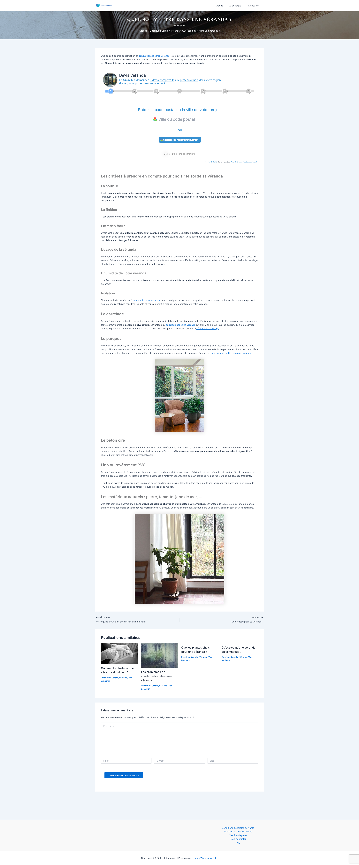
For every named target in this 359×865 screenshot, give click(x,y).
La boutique (235, 5)
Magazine (253, 5)
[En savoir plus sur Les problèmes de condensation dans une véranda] (159, 655)
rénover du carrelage (207, 328)
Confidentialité (212, 162)
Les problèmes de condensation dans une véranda (156, 676)
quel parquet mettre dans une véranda (231, 353)
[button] (242, 5)
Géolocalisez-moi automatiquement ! (181, 140)
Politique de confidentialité (238, 831)
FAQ (238, 842)
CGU (205, 162)
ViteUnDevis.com (236, 162)
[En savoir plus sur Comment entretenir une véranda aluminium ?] (119, 653)
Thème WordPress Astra (205, 858)
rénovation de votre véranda (154, 55)
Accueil (220, 5)
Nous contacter (238, 839)
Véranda (123, 677)
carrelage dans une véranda (180, 324)
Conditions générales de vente (238, 827)
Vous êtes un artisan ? (250, 162)
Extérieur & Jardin (109, 677)
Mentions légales (238, 835)
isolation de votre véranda (146, 300)
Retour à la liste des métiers (180, 154)
